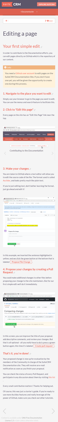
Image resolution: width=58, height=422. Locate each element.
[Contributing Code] (16, 411)
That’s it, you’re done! (16, 353)
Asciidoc (6, 180)
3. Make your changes (16, 168)
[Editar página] (45, 21)
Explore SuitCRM (46, 4)
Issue (51, 21)
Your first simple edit (22, 46)
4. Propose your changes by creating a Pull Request (28, 271)
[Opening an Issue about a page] (42, 411)
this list (52, 377)
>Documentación (27, 12)
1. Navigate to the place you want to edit (27, 93)
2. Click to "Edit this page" (18, 109)
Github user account (25, 73)
